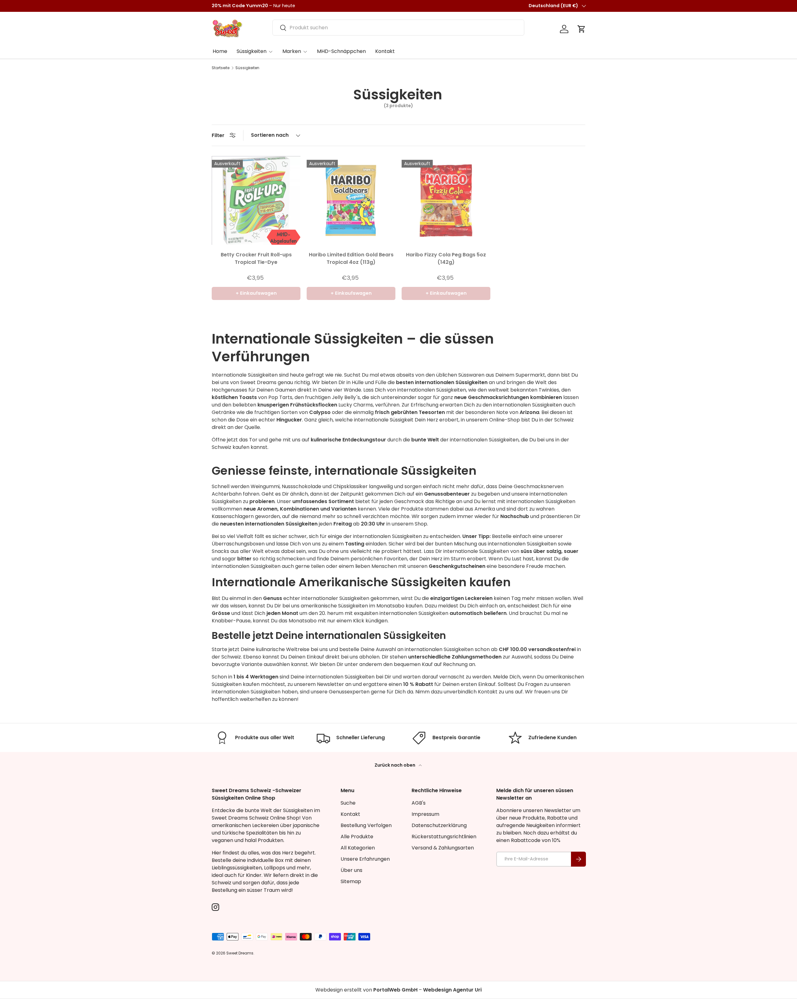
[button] (581, 29)
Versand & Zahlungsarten (443, 847)
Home (220, 51)
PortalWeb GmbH (395, 989)
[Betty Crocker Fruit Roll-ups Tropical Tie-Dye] (256, 200)
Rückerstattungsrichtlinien (444, 836)
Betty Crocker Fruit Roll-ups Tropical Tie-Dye (256, 258)
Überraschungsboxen (238, 543)
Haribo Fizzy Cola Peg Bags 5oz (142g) (446, 258)
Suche (348, 802)
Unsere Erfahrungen (365, 859)
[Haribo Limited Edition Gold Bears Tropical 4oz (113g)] (351, 200)
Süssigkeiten (251, 51)
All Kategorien (358, 847)
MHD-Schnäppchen (341, 51)
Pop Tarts (280, 397)
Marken (291, 51)
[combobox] (398, 27)
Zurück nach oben (395, 765)
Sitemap (351, 881)
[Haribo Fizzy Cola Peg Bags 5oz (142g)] (446, 200)
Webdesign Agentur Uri (452, 989)
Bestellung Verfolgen (366, 825)
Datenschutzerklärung (439, 825)
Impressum (425, 814)
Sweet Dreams (258, 382)
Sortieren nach (270, 135)
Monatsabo (390, 605)
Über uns (351, 870)
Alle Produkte (357, 836)
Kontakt (385, 51)
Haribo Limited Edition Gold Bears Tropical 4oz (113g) (351, 258)
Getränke (223, 412)
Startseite (220, 68)
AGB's (419, 802)
